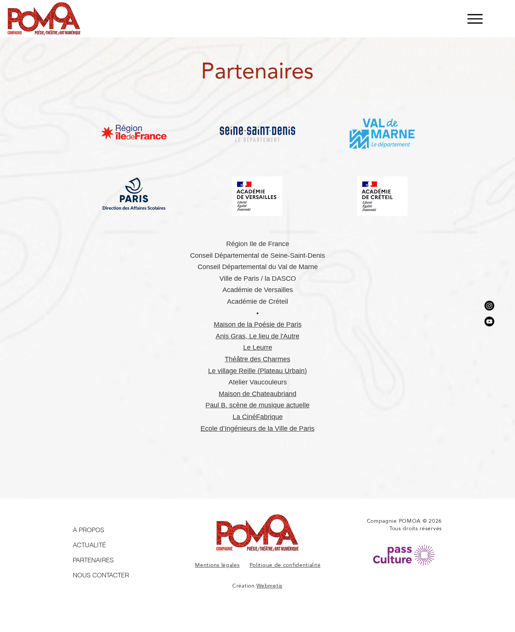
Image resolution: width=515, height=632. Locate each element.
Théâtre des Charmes (257, 359)
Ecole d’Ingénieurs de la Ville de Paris (257, 428)
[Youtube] (489, 321)
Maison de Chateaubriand (257, 394)
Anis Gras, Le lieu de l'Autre (257, 336)
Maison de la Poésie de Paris (258, 324)
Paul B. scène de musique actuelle (257, 405)
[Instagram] (489, 306)
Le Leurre (257, 347)
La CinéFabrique (258, 417)
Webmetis (269, 586)
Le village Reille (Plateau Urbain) (257, 371)
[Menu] (474, 18)
